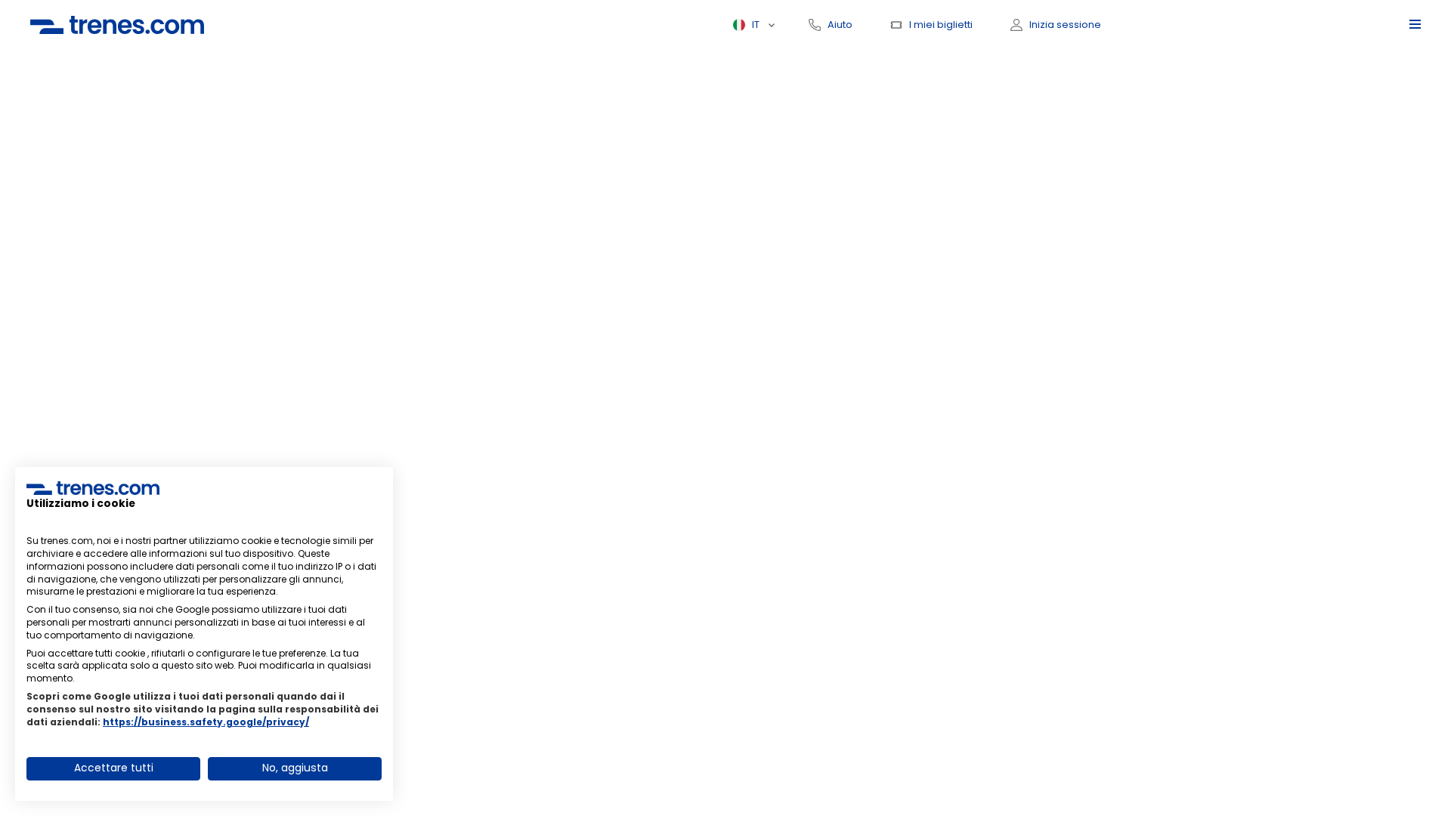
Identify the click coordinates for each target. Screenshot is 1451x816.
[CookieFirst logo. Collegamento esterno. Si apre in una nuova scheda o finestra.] (92, 488)
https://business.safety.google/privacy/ (206, 722)
